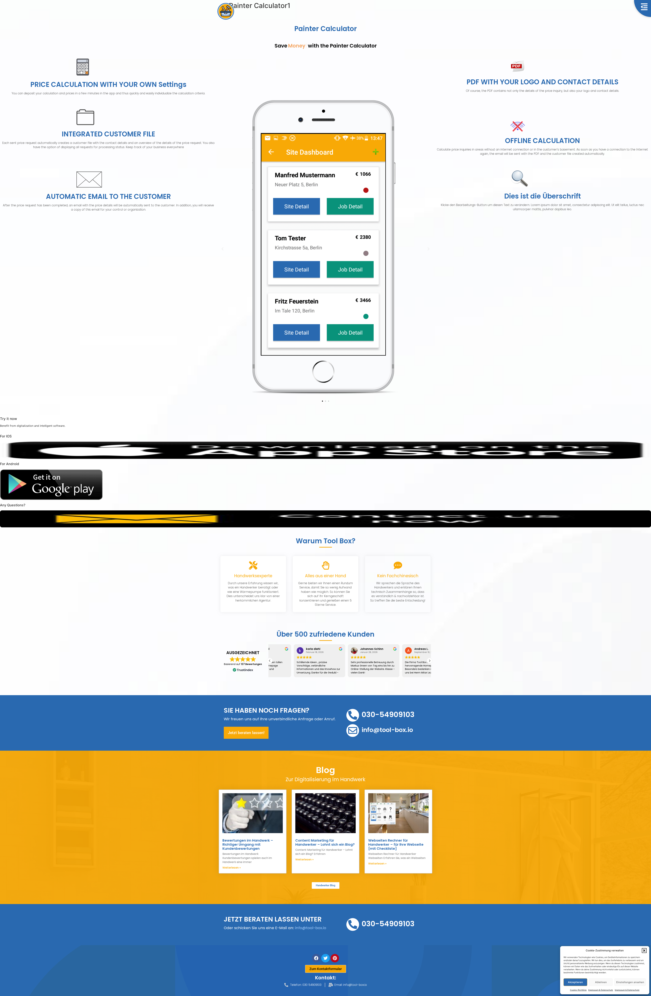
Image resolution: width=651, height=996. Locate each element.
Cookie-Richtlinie (578, 990)
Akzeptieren (575, 982)
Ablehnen (601, 982)
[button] (644, 950)
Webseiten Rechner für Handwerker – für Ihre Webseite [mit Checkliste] (395, 844)
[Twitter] (325, 958)
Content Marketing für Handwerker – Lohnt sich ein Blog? (325, 842)
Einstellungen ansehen (630, 982)
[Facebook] (316, 958)
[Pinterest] (335, 958)
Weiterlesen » (231, 868)
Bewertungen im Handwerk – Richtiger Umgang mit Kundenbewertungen (247, 844)
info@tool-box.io (310, 928)
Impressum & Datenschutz (600, 990)
